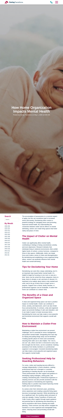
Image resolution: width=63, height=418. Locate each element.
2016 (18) (7, 246)
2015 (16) (7, 248)
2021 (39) (7, 236)
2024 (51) (7, 230)
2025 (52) (7, 228)
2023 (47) (7, 232)
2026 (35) (7, 226)
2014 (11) (7, 250)
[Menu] (56, 2)
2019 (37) (7, 240)
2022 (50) (7, 234)
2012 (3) (7, 255)
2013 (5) (7, 253)
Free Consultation (33, 416)
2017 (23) (7, 244)
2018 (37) (7, 242)
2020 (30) (7, 238)
